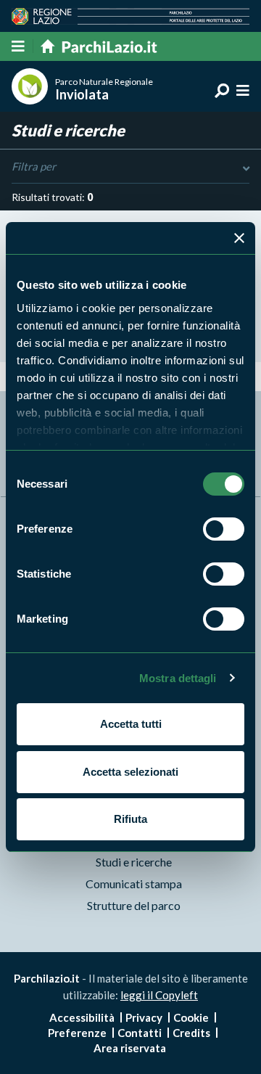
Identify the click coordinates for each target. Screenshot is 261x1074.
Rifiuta (130, 819)
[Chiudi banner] (239, 238)
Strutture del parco (134, 905)
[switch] (223, 529)
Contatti (139, 1032)
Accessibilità (82, 1017)
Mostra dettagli (178, 678)
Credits (191, 1032)
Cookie (191, 1017)
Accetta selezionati (130, 772)
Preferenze (77, 1032)
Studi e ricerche (134, 862)
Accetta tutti (131, 724)
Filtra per (34, 166)
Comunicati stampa (134, 883)
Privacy (143, 1017)
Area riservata (130, 1047)
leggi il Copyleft (159, 994)
